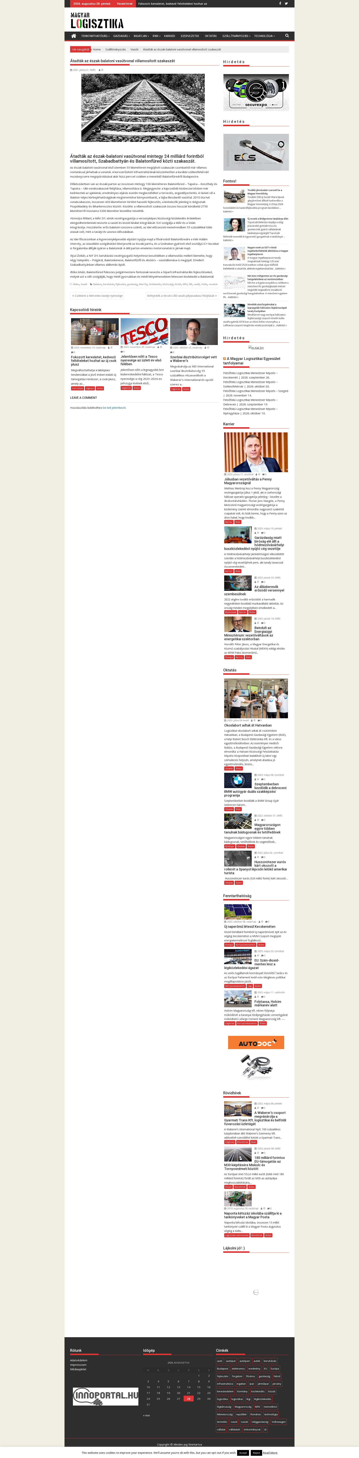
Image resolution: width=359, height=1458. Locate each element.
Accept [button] (243, 1452)
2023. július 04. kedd (238, 720)
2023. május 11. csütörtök (271, 992)
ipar (252, 1383)
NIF (190, 284)
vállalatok (234, 1429)
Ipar (155, 36)
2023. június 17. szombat (240, 474)
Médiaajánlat (78, 1369)
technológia (271, 1414)
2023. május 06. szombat (270, 775)
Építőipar (229, 846)
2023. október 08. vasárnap (241, 921)
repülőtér (241, 1414)
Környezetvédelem (245, 944)
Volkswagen (279, 1421)
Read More (270, 1452)
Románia (256, 1414)
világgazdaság (260, 1421)
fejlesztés (121, 284)
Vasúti (84, 284)
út (265, 1429)
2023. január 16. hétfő (268, 618)
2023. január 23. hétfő (268, 577)
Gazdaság (120, 36)
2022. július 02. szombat (270, 852)
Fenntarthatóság (95, 36)
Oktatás (211, 36)
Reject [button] (256, 1452)
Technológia (263, 36)
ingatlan (241, 1383)
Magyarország (243, 1406)
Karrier (169, 36)
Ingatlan (140, 36)
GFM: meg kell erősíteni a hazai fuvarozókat (167, 3)
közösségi (168, 284)
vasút (234, 1421)
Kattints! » (228, 211)
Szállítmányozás (235, 36)
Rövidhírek (242, 1142)
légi (248, 1399)
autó (219, 1361)
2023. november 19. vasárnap (89, 347)
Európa (275, 1368)
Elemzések (77, 388)
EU (265, 1368)
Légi (250, 986)
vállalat (221, 1429)
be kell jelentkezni (114, 407)
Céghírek (126, 387)
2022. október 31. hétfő (269, 815)
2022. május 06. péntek (269, 1103)
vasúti (197, 284)
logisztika (222, 1399)
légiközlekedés (262, 1399)
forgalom (237, 1376)
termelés (222, 1421)
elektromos (238, 1368)
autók (257, 1361)
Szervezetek (190, 36)
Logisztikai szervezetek (236, 1235)
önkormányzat (252, 1429)
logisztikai (237, 1399)
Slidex (76, 284)
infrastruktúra (225, 1383)
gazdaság (132, 284)
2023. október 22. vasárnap (187, 347)
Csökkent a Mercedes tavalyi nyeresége (99, 295)
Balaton (97, 284)
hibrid (277, 1376)
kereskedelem (225, 1391)
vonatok (213, 284)
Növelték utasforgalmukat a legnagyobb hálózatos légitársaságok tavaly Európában (267, 308)
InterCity (143, 284)
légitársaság (224, 1406)
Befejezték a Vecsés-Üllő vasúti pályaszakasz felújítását (180, 295)
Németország (224, 1414)
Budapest (222, 1368)
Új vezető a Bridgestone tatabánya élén (268, 219)
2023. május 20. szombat (270, 951)
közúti (178, 284)
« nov (146, 1415)
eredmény (254, 1368)
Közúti (228, 1186)
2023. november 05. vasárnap (139, 347)
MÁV (185, 284)
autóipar (231, 1361)
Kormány (242, 1391)
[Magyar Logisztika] (74, 35)
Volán (204, 284)
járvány (277, 1383)
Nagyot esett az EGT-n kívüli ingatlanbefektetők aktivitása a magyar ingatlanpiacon (268, 251)
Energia (229, 657)
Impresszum (78, 1365)
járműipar (263, 1383)
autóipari (245, 1361)
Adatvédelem (78, 1360)
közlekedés (155, 284)
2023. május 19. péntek (269, 528)
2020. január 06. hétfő (268, 1148)
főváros (250, 1376)
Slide (237, 522)
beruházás (108, 284)
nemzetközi (270, 1406)
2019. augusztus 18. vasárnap (242, 1208)
